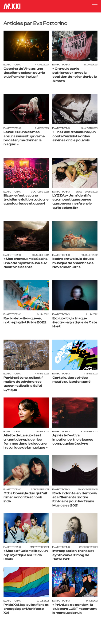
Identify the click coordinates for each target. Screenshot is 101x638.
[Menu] (94, 6)
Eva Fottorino (12, 64)
